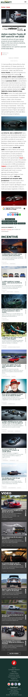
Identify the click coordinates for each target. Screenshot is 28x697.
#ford (3, 649)
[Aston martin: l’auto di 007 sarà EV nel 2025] (14, 16)
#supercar (17, 431)
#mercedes (12, 263)
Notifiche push (14, 680)
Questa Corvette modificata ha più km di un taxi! (12, 511)
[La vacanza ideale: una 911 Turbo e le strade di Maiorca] (14, 555)
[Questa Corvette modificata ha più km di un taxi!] (14, 502)
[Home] (11, 2)
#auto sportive (6, 376)
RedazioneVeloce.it (5, 53)
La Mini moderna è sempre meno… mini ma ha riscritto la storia (12, 283)
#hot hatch (5, 263)
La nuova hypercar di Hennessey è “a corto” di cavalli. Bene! (10, 450)
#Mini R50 (17, 291)
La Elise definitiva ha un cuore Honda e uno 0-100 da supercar (12, 422)
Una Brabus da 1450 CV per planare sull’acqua (11, 478)
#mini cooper (10, 291)
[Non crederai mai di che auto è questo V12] (14, 529)
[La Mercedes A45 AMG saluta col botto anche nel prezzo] (14, 246)
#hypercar (12, 460)
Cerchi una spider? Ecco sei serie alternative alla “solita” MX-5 (11, 366)
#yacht (19, 487)
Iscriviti (3, 229)
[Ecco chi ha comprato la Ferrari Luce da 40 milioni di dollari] (14, 386)
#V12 (13, 545)
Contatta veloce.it (14, 669)
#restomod (10, 431)
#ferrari (5, 403)
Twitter (19, 684)
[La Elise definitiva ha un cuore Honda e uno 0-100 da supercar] (14, 413)
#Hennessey (5, 460)
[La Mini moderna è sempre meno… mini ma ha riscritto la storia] (14, 273)
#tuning (11, 519)
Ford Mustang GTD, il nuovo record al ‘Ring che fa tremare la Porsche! (13, 642)
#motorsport (5, 623)
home (3, 7)
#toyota (13, 623)
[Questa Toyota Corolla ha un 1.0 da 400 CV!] (14, 607)
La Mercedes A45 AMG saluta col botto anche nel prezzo (12, 254)
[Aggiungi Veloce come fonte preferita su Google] (14, 208)
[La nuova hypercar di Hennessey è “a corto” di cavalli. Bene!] (14, 441)
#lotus (4, 431)
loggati (9, 229)
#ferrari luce (11, 403)
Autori (14, 668)
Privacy (14, 671)
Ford (21, 158)
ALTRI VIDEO (14, 653)
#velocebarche (12, 487)
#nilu (3, 545)
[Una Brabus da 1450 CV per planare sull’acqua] (14, 470)
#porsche (4, 571)
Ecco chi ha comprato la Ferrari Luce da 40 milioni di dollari (12, 394)
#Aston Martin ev (7, 223)
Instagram (12, 684)
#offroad (9, 597)
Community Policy (14, 677)
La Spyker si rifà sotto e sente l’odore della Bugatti (12, 338)
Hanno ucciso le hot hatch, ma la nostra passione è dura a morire (12, 311)
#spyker (4, 347)
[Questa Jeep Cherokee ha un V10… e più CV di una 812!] (14, 581)
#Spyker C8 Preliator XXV (14, 347)
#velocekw (21, 223)
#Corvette (5, 519)
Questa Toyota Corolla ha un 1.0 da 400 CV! (12, 615)
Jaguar (3, 166)
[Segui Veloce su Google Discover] (14, 28)
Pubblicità (14, 679)
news (8, 7)
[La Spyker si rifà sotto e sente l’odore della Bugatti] (14, 329)
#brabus (5, 487)
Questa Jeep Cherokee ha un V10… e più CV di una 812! (11, 589)
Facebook (15, 684)
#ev (15, 223)
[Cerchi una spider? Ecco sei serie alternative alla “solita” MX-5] (14, 357)
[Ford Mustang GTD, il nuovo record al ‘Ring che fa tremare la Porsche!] (14, 633)
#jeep (3, 597)
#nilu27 (8, 545)
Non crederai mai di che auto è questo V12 (12, 537)
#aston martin (10, 219)
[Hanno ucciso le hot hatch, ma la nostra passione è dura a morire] (14, 301)
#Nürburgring (10, 649)
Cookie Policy (14, 673)
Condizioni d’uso (14, 675)
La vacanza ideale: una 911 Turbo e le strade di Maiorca (11, 563)
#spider (13, 376)
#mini (4, 291)
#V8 (17, 460)
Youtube (9, 684)
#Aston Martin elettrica (9, 221)
